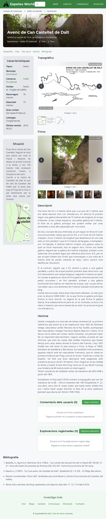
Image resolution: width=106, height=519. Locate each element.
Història (36, 51)
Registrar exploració (90, 431)
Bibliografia (47, 51)
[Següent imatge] (99, 86)
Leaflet (27, 240)
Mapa (55, 4)
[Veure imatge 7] (98, 194)
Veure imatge (47, 108)
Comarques (82, 4)
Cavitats (67, 4)
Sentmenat (51, 11)
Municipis (99, 4)
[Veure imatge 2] (51, 120)
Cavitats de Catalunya (12, 11)
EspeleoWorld (41, 513)
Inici (24, 503)
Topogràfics (8, 51)
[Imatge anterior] (41, 86)
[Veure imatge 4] (70, 194)
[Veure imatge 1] (42, 120)
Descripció (26, 51)
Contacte (79, 503)
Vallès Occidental (34, 11)
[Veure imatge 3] (60, 120)
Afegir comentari (91, 402)
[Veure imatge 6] (88, 194)
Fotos (17, 51)
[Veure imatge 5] (79, 194)
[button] (18, 222)
